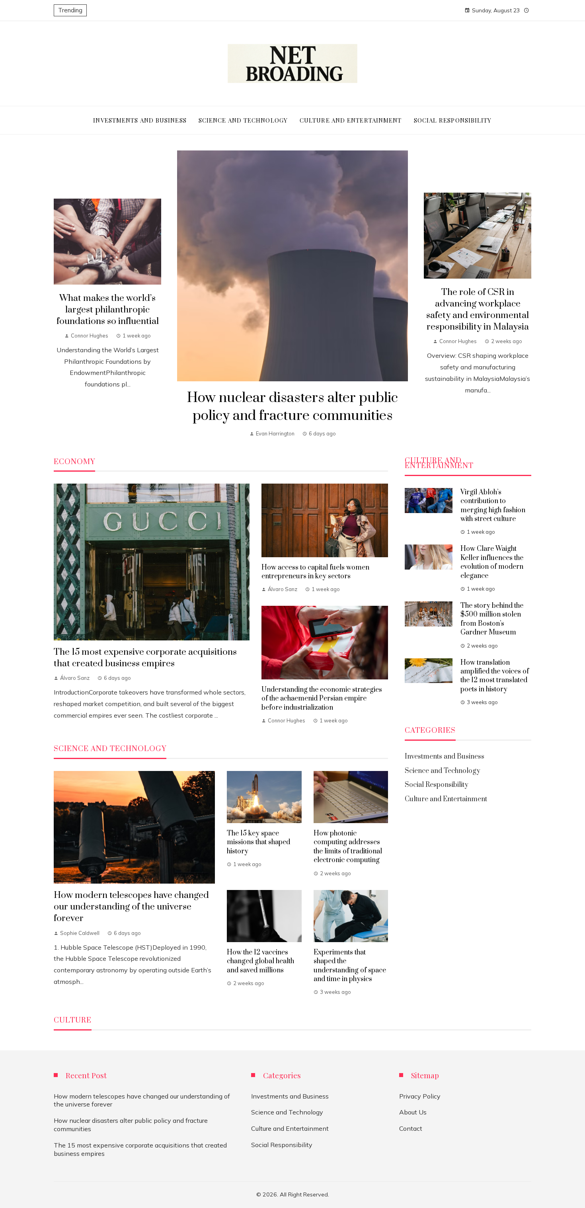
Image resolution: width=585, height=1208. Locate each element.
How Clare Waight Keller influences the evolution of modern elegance (491, 562)
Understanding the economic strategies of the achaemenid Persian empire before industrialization (321, 698)
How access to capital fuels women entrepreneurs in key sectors (315, 572)
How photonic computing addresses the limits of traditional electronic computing (348, 847)
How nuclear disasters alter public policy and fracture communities (292, 407)
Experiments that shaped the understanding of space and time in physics (350, 966)
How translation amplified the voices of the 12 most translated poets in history (494, 676)
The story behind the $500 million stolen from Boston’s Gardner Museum (491, 619)
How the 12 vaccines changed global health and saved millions (260, 961)
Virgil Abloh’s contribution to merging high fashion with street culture (492, 505)
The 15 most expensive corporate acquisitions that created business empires (145, 657)
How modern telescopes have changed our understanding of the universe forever (131, 907)
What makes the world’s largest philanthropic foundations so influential (108, 310)
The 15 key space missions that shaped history (258, 842)
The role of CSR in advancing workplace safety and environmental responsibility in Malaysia (477, 310)
